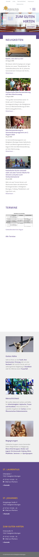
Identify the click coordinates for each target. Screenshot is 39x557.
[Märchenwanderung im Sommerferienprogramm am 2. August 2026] (18, 122)
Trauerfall (24, 369)
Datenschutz (20, 4)
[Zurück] (1, 19)
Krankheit (28, 367)
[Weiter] (37, 19)
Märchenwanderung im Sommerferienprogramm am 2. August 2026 (17, 132)
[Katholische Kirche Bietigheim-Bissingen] (16, 9)
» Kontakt (6, 485)
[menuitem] (8, 1)
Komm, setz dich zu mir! (14, 59)
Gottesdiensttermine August (14, 229)
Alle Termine (10, 236)
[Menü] (34, 9)
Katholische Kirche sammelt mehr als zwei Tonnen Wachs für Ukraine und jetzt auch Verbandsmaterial (18, 173)
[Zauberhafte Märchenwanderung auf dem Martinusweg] (18, 84)
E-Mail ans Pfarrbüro (11, 482)
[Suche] (30, 9)
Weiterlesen (9, 73)
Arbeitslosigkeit (13, 404)
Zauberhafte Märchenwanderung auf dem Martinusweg (18, 93)
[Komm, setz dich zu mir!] (18, 50)
